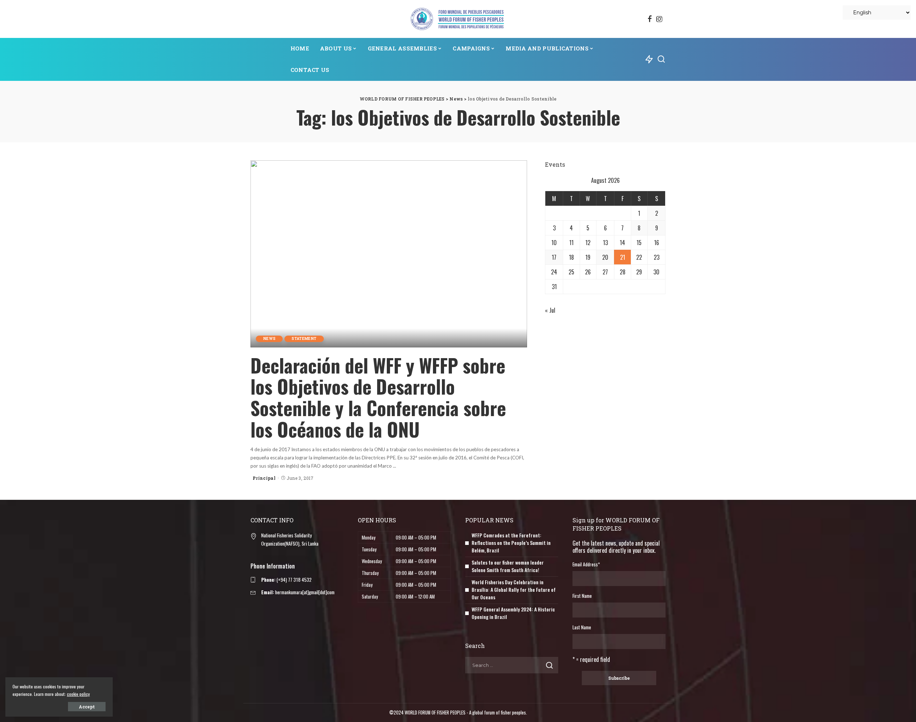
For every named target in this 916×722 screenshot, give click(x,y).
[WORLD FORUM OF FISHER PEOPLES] (457, 19)
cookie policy (78, 694)
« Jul (550, 310)
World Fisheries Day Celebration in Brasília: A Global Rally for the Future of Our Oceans (514, 589)
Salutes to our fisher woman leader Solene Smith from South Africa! (508, 566)
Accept (87, 706)
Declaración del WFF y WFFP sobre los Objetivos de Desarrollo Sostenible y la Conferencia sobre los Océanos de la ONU (378, 397)
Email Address (586, 564)
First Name (582, 595)
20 (605, 257)
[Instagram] (659, 19)
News (269, 338)
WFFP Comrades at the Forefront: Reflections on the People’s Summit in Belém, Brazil (511, 542)
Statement (304, 338)
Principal (264, 478)
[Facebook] (649, 19)
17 (554, 257)
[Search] (661, 59)
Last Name (581, 627)
